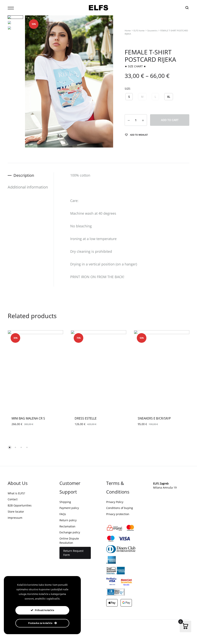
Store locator (16, 511)
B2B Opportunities (20, 505)
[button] (129, 96)
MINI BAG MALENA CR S (28, 418)
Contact (13, 499)
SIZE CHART (135, 66)
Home (128, 30)
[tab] (31, 175)
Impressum (15, 518)
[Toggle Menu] (11, 8)
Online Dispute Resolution (69, 541)
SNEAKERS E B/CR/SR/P (154, 418)
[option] (35, 371)
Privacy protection (117, 514)
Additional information (28, 187)
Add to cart (170, 120)
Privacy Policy (114, 502)
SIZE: (128, 88)
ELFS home (139, 30)
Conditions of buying (119, 508)
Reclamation (67, 526)
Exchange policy (69, 532)
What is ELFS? (16, 493)
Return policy (68, 520)
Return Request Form (73, 553)
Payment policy (69, 508)
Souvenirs (152, 30)
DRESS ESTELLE (86, 418)
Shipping (65, 502)
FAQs (62, 514)
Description (23, 175)
